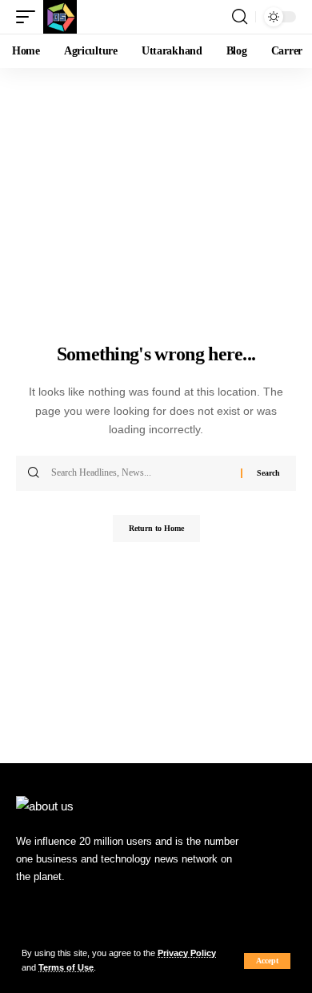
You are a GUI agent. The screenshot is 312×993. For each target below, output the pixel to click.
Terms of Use (66, 967)
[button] (267, 961)
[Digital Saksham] (60, 17)
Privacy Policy (187, 953)
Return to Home (156, 528)
